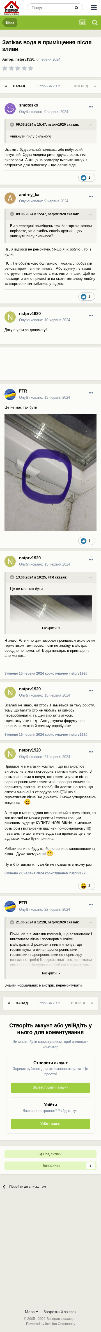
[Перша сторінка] (6, 86)
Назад (19, 86)
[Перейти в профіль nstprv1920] (10, 317)
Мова (30, 1311)
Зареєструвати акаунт (50, 1087)
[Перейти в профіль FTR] (10, 394)
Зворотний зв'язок (59, 1311)
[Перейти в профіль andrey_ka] (10, 198)
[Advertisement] (45, 366)
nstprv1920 (24, 59)
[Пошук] (76, 8)
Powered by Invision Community (50, 1324)
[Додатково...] (91, 107)
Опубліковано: (43, 112)
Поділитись (51, 1154)
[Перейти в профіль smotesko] (10, 108)
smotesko (28, 105)
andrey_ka (29, 194)
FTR (23, 391)
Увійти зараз (50, 1124)
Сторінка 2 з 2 (50, 86)
